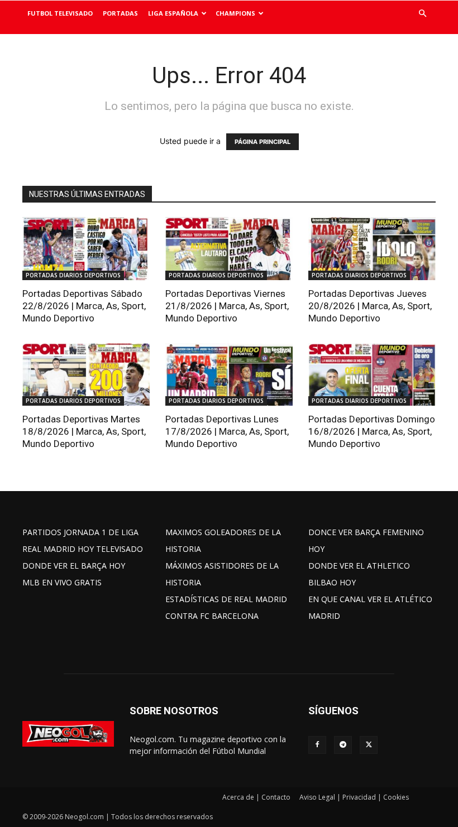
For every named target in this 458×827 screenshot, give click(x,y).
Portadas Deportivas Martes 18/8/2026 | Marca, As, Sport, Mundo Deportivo (84, 431)
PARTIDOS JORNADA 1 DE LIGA (80, 532)
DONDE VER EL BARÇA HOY (73, 565)
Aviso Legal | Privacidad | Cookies (354, 797)
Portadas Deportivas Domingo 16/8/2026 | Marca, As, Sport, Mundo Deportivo (371, 431)
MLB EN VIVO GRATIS (62, 582)
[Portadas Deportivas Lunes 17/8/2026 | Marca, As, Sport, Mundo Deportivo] (229, 374)
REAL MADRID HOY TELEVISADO (82, 549)
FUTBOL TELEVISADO (60, 13)
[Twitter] (369, 745)
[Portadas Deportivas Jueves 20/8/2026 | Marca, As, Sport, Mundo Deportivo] (372, 248)
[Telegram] (343, 745)
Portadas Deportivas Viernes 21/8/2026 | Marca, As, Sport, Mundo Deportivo (227, 306)
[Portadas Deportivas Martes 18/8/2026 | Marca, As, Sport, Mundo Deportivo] (86, 374)
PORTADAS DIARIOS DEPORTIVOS (73, 275)
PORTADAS (120, 13)
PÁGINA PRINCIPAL (262, 142)
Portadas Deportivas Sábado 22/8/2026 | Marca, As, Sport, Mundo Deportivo (84, 306)
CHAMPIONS (235, 13)
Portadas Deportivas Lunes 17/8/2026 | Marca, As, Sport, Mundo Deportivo (227, 431)
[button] (422, 13)
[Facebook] (317, 745)
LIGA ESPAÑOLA (173, 13)
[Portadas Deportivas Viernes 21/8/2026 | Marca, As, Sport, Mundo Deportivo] (229, 248)
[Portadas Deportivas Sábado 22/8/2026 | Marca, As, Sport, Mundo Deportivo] (86, 248)
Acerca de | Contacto (256, 797)
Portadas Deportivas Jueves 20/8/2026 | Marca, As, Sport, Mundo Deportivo (370, 306)
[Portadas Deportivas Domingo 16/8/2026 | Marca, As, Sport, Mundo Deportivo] (372, 374)
